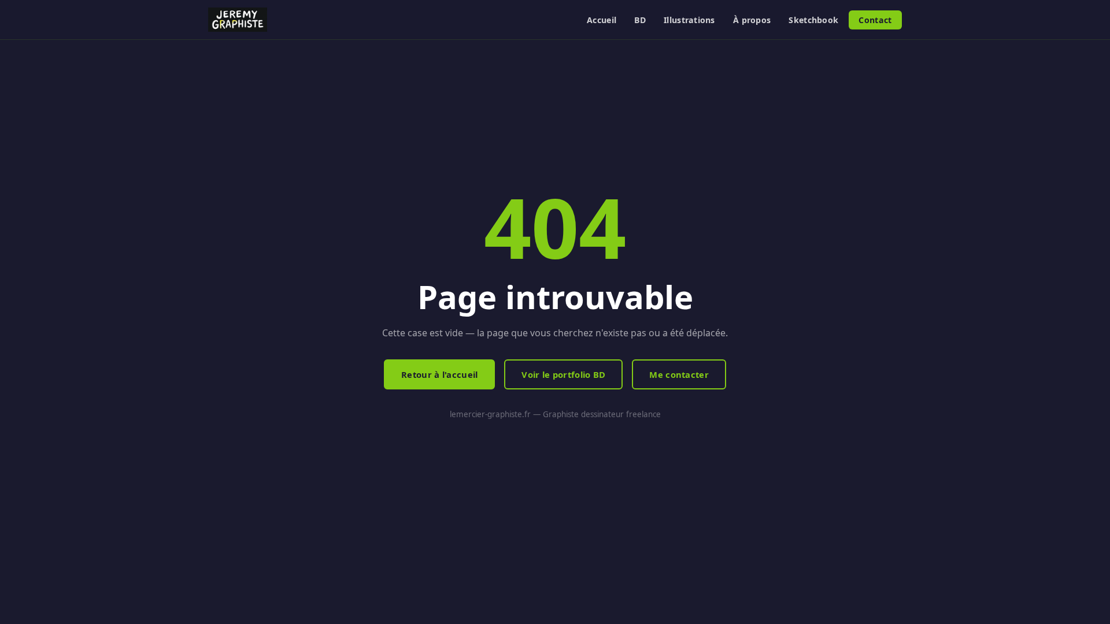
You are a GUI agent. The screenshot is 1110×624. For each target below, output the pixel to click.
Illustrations (689, 19)
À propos (752, 19)
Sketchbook (813, 19)
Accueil (601, 19)
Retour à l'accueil (439, 374)
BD (640, 19)
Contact (875, 19)
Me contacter (679, 374)
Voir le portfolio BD (563, 374)
